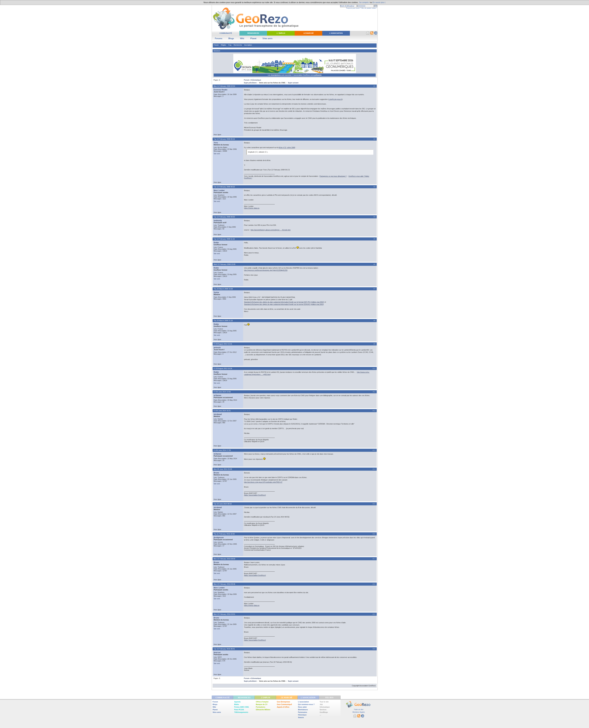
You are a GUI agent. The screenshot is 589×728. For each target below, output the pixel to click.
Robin (216, 243)
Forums (218, 38)
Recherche (238, 45)
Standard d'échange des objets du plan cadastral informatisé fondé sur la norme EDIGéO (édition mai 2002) (284, 304)
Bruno (216, 473)
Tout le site (324, 702)
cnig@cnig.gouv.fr (335, 99)
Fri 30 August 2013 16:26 (223, 368)
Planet (253, 38)
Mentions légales (358, 712)
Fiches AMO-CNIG (241, 707)
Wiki (242, 38)
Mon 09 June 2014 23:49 (223, 469)
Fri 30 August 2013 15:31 (223, 344)
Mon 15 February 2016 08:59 (224, 559)
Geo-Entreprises (283, 702)
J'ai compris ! (364, 2)
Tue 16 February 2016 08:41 (224, 649)
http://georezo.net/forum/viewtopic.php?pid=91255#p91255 (265, 270)
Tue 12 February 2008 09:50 (224, 217)
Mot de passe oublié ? (369, 8)
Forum (216, 45)
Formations (260, 707)
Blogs (231, 38)
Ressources (253, 33)
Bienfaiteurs (303, 710)
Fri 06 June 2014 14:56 (222, 392)
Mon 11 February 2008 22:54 (224, 86)
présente (317, 75)
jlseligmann (219, 537)
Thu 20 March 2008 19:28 (223, 289)
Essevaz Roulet (220, 90)
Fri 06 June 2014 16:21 (222, 411)
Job (321, 704)
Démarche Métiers (263, 710)
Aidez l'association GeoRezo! (255, 495)
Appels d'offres (283, 707)
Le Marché (309, 33)
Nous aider (302, 707)
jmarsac (217, 652)
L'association (303, 702)
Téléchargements (241, 712)
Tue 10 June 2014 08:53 (223, 504)
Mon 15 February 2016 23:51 (224, 614)
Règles (223, 45)
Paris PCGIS (239, 710)
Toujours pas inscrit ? (353, 8)
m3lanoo (217, 395)
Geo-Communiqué (284, 704)
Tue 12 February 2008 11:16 (224, 239)
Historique (302, 715)
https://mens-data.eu (251, 208)
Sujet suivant (293, 83)
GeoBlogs (324, 712)
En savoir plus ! (379, 2)
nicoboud (218, 414)
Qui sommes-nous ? (306, 704)
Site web (217, 154)
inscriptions (276, 75)
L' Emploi (281, 33)
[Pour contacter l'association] (368, 34)
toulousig (218, 220)
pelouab (217, 348)
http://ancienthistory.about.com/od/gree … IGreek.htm (271, 230)
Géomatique (256, 80)
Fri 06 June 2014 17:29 (222, 450)
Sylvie (216, 292)
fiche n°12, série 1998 (287, 147)
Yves (216, 143)
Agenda (237, 702)
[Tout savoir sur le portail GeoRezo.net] (375, 34)
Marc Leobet (219, 190)
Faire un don (358, 709)
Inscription (248, 45)
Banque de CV (261, 704)
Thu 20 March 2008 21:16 (223, 320)
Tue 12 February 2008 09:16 (224, 139)
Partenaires (302, 712)
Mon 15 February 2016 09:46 (224, 584)
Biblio (236, 704)
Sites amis (267, 38)
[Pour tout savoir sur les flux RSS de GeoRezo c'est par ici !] (371, 34)
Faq (229, 45)
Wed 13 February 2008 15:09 (224, 264)
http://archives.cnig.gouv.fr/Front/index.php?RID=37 (263, 482)
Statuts (301, 717)
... (320, 715)
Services (323, 710)
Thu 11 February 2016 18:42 (224, 534)
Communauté (225, 33)
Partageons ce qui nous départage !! (333, 176)
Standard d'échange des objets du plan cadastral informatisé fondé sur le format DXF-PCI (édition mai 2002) (284, 302)
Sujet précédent (250, 83)
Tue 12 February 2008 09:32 (224, 187)
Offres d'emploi (262, 702)
